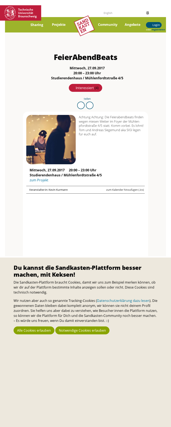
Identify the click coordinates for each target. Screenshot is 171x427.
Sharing (36, 24)
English (108, 13)
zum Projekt (39, 180)
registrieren (158, 29)
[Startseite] (84, 27)
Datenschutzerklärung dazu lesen (123, 300)
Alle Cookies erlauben (34, 330)
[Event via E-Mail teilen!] (89, 105)
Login (156, 25)
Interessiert (87, 88)
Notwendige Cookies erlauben (82, 330)
